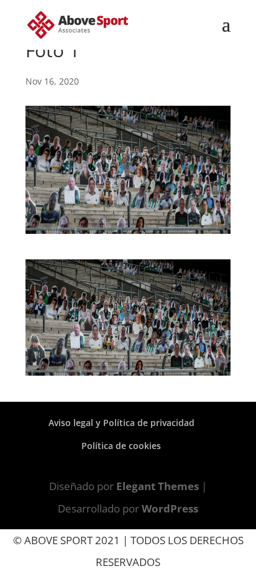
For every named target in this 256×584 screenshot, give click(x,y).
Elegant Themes (157, 486)
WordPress (170, 508)
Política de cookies (121, 446)
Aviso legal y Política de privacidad (121, 423)
